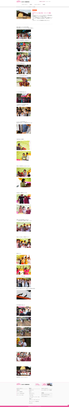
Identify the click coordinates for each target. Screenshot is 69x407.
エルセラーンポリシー (24, 4)
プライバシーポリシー (44, 396)
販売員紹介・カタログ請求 (42, 1)
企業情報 (44, 4)
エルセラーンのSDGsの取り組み (20, 393)
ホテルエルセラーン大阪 (47, 1)
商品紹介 (31, 4)
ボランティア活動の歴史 (19, 391)
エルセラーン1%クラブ (37, 4)
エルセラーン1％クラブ (44, 388)
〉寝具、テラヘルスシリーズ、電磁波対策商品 (34, 401)
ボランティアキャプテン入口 (45, 394)
